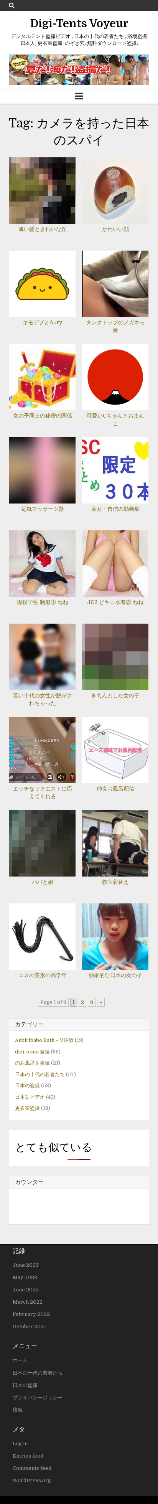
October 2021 (29, 1326)
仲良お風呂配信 (115, 789)
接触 (18, 1410)
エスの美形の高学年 (42, 975)
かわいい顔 (115, 229)
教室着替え (115, 882)
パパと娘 (42, 882)
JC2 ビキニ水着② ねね (115, 602)
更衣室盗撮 (27, 1108)
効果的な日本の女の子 (115, 975)
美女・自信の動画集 (115, 509)
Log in (20, 1443)
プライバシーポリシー (38, 1397)
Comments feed (32, 1468)
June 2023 (26, 1265)
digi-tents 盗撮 (32, 1052)
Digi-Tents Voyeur (79, 24)
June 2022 (26, 1290)
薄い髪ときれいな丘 (42, 229)
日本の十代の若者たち (40, 1074)
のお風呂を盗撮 (32, 1063)
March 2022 (28, 1302)
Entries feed (28, 1456)
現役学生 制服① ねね (42, 602)
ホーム (20, 1360)
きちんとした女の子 (115, 695)
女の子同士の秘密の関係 (42, 416)
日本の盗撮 (27, 1085)
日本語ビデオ (30, 1097)
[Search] (12, 5)
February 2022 (31, 1314)
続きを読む (44, 183)
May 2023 (25, 1277)
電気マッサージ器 (42, 509)
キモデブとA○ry (42, 322)
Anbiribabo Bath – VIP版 (44, 1040)
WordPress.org (32, 1480)
